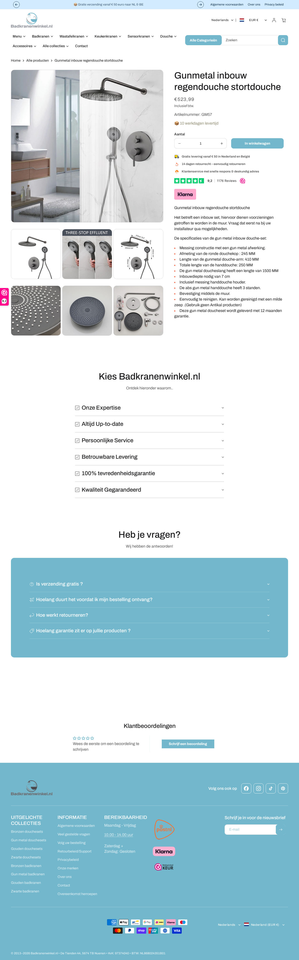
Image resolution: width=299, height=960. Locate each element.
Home (16, 60)
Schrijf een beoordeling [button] (188, 744)
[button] (18, 36)
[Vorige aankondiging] (16, 4)
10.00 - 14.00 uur (118, 835)
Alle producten (37, 60)
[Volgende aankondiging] (200, 4)
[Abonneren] (280, 829)
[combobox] (254, 40)
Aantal (179, 134)
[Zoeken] (283, 40)
